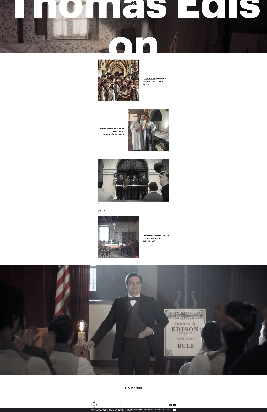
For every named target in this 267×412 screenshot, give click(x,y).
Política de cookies (129, 410)
